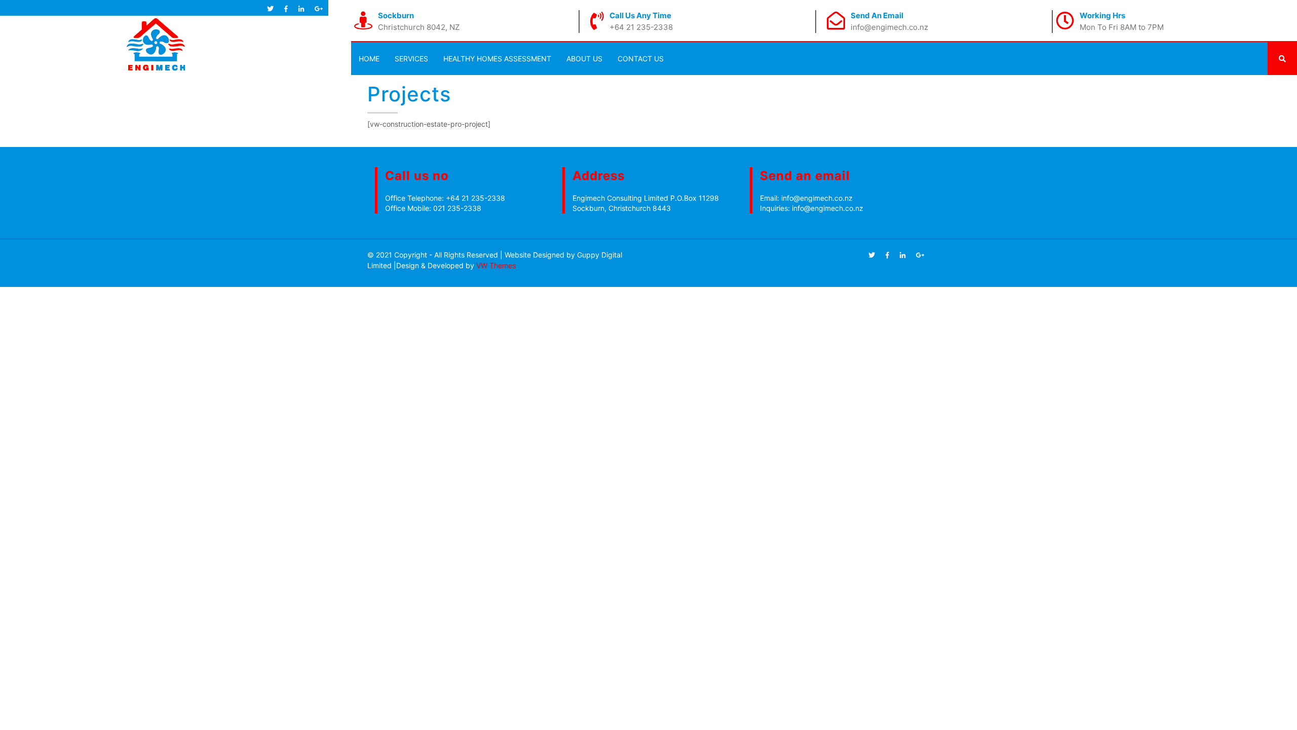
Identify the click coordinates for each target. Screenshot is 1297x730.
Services (411, 58)
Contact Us (641, 58)
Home (369, 58)
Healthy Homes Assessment (497, 58)
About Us (584, 58)
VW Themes (495, 265)
